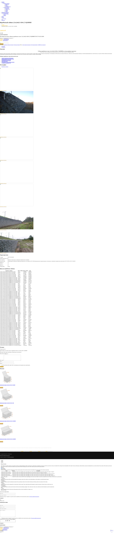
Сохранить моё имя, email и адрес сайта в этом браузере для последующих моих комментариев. (15, 365)
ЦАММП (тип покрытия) (42, 44)
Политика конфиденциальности (5, 455)
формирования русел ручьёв (6, 59)
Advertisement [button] (3, 485)
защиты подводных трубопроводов (7, 58)
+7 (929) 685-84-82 (6, 39)
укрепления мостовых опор (6, 60)
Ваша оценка (2, 353)
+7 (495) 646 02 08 (6, 527)
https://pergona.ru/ (50, 451)
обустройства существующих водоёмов (8, 62)
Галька (5, 14)
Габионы (3, 2)
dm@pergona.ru (5, 529)
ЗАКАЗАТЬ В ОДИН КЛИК (3, 34)
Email (1, 363)
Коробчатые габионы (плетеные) (9, 44)
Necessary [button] (2, 467)
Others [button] (2, 487)
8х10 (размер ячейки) (34, 44)
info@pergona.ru (5, 40)
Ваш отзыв (2, 360)
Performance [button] (2, 480)
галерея (3, 17)
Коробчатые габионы (5, 66)
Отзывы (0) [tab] (3, 47)
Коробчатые (7, 4)
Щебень (5, 15)
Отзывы (5, 18)
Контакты (3, 20)
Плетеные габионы (6, 3)
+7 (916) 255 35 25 (6, 528)
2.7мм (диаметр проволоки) (26, 44)
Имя (1, 361)
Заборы (6, 11)
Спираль (6, 10)
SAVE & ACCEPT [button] (3, 490)
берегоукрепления (5, 61)
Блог (2, 19)
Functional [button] (2, 477)
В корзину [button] (1, 387)
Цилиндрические (8, 6)
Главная (3, 24)
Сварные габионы (6, 7)
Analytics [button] (2, 482)
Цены (3, 16)
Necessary (3, 468)
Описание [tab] (3, 46)
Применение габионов (5, 12)
